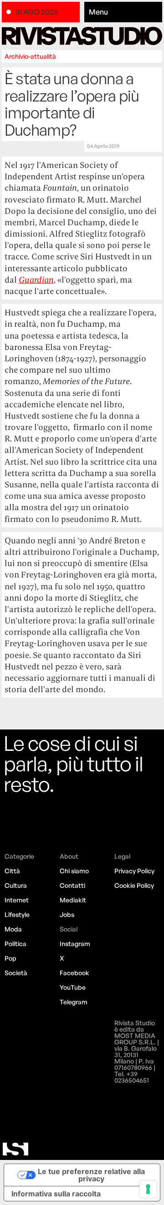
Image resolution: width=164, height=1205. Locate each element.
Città (12, 871)
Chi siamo (74, 871)
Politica (15, 943)
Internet (17, 900)
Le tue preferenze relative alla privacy (91, 1175)
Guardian (36, 279)
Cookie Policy (134, 885)
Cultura (16, 885)
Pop (10, 958)
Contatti (72, 885)
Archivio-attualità (30, 56)
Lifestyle (17, 914)
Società (16, 973)
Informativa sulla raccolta (56, 1193)
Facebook (74, 973)
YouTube (73, 987)
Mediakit (73, 900)
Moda (13, 929)
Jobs (67, 914)
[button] (123, 12)
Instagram (75, 943)
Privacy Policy (134, 871)
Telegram (73, 1002)
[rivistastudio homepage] (82, 36)
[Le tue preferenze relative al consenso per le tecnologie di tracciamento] (148, 1189)
